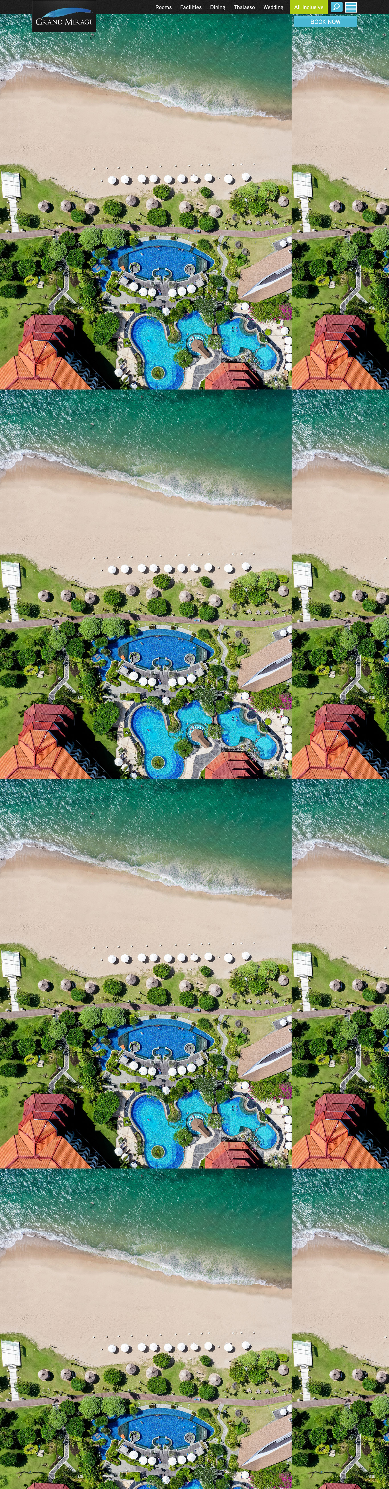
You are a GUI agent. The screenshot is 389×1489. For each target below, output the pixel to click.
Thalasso (244, 7)
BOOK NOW (325, 21)
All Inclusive (309, 7)
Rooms (163, 7)
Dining (217, 7)
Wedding (273, 7)
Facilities (191, 7)
